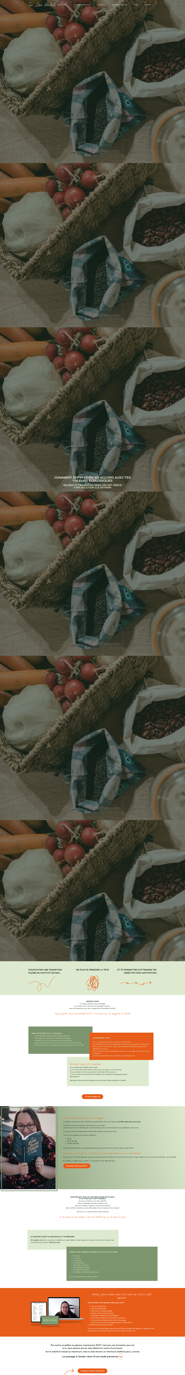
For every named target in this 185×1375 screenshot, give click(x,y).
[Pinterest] (145, 2)
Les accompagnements (82, 5)
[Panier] (141, 2)
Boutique (101, 5)
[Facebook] (155, 2)
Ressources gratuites (119, 5)
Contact (148, 5)
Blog (136, 5)
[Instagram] (150, 2)
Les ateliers (62, 5)
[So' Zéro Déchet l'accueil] (42, 4)
